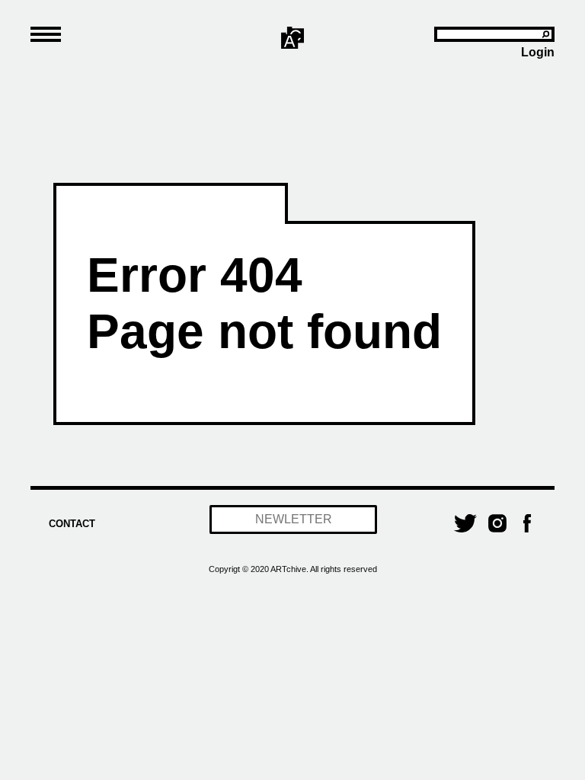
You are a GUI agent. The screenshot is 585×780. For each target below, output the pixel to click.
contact (72, 523)
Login (538, 52)
